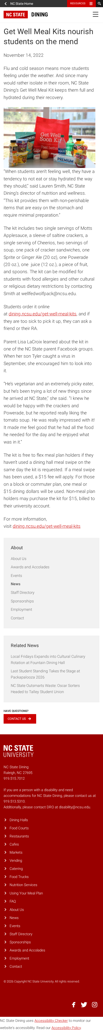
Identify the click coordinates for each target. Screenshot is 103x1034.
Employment (21, 609)
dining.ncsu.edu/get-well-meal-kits (42, 314)
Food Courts (19, 828)
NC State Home (21, 3)
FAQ (13, 901)
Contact (17, 618)
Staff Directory (22, 592)
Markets (16, 852)
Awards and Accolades (30, 567)
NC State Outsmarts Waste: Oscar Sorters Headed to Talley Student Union (45, 688)
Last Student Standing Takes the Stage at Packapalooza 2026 (45, 674)
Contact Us (17, 719)
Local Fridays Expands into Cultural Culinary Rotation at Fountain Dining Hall (48, 659)
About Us (18, 558)
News (15, 584)
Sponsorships (22, 601)
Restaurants (19, 836)
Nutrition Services (23, 885)
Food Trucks (19, 877)
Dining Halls (19, 820)
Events (16, 575)
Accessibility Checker (51, 1020)
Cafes (14, 844)
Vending (16, 860)
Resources (78, 3)
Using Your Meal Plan (26, 893)
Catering (16, 869)
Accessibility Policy (66, 1028)
